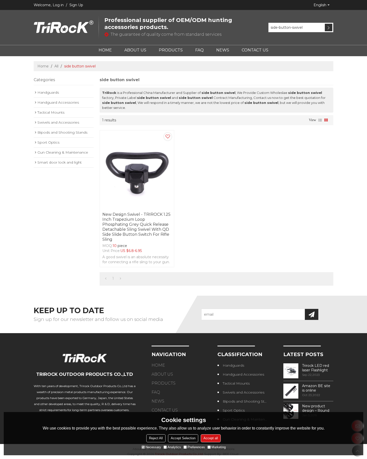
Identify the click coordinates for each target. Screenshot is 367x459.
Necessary (153, 447)
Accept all (210, 438)
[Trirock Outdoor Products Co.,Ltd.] (64, 27)
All (56, 66)
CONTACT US (255, 50)
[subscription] (311, 314)
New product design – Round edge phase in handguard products (315, 408)
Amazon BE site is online (316, 388)
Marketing (218, 447)
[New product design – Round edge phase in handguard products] (290, 411)
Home (43, 66)
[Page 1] (106, 278)
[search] (328, 27)
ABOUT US (135, 50)
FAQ (199, 50)
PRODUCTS (171, 50)
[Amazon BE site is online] (290, 391)
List (320, 120)
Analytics (174, 447)
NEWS (222, 50)
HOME (105, 50)
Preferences (196, 447)
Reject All (156, 438)
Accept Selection (183, 438)
